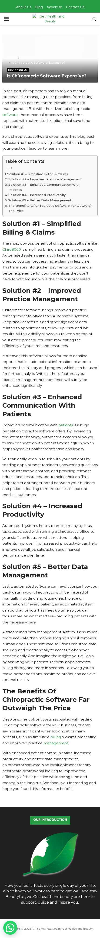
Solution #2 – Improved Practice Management (45, 179)
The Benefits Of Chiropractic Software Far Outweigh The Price (50, 208)
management (55, 743)
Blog (39, 7)
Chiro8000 (11, 249)
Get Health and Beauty (77, 928)
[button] (10, 928)
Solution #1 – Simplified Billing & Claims (37, 174)
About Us (23, 7)
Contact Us (75, 7)
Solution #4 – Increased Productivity (37, 195)
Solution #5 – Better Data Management (39, 200)
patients (65, 425)
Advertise (54, 7)
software (10, 114)
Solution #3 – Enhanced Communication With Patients (44, 187)
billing (55, 737)
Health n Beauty (17, 69)
